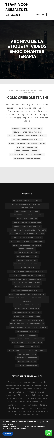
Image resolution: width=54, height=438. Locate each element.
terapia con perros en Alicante (27, 312)
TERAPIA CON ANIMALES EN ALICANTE (16, 9)
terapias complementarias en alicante (27, 339)
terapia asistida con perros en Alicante (27, 279)
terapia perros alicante (27, 331)
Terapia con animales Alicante (27, 283)
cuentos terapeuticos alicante (27, 222)
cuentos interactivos (27, 218)
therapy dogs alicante (27, 147)
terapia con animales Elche (27, 286)
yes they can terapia (27, 361)
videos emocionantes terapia (27, 158)
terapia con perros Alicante (27, 305)
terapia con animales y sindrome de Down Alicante (27, 299)
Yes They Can (29, 93)
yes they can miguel (37, 350)
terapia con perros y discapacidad (27, 320)
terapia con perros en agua (27, 309)
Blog (21, 93)
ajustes (23, 429)
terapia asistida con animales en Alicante (27, 136)
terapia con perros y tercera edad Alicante (27, 327)
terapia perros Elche (27, 335)
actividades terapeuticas (27, 211)
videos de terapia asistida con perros (27, 154)
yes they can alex (34, 343)
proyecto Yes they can (27, 260)
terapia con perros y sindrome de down (27, 324)
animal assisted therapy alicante (27, 128)
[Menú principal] (40, 5)
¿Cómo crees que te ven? (27, 97)
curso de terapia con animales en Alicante (27, 230)
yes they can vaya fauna (27, 365)
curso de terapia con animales (27, 226)
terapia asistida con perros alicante (27, 275)
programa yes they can (27, 256)
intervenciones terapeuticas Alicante (27, 241)
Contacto (40, 15)
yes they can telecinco (27, 358)
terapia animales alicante (27, 268)
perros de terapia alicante (27, 252)
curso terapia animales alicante (27, 237)
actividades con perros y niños (27, 200)
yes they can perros (27, 354)
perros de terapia (27, 249)
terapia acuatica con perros (27, 264)
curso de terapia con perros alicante (27, 234)
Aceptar (8, 434)
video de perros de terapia (27, 151)
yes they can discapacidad (27, 346)
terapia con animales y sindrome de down (27, 143)
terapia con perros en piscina (27, 316)
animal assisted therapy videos (27, 132)
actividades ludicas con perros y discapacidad (27, 205)
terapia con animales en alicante (27, 139)
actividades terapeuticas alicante (27, 215)
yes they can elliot (16, 350)
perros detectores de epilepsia (27, 245)
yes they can (17, 343)
